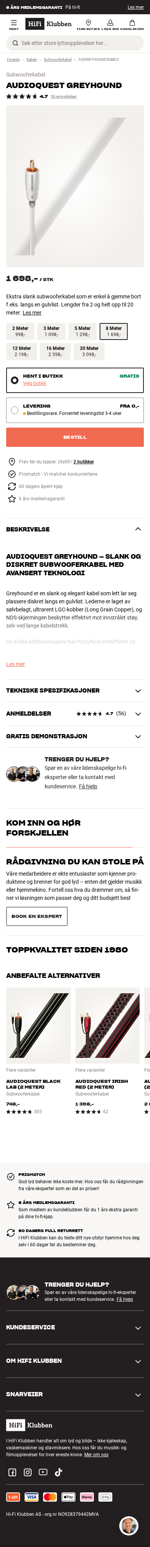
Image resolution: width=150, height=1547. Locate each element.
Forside (13, 59)
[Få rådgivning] (128, 1525)
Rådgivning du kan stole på (75, 862)
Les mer (136, 7)
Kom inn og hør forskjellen (43, 828)
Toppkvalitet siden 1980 (67, 900)
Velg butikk (34, 383)
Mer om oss (96, 1432)
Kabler (32, 59)
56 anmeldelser (64, 96)
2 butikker (83, 462)
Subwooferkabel (58, 59)
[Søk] (15, 43)
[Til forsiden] (48, 24)
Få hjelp (88, 786)
